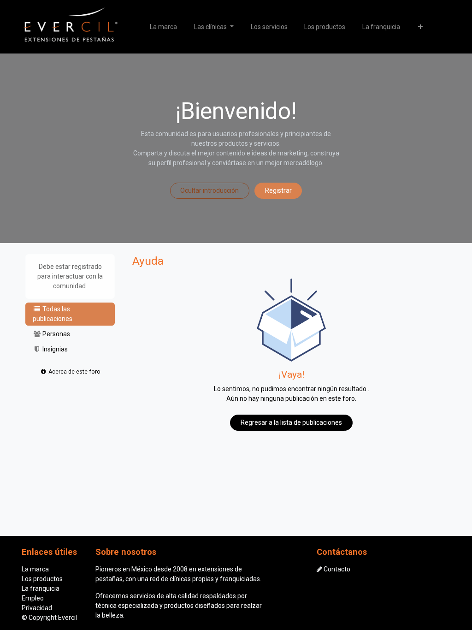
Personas (55, 334)
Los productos (42, 578)
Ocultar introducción (209, 190)
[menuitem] (164, 27)
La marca (35, 569)
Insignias (54, 349)
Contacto (337, 569)
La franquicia (40, 588)
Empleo (33, 598)
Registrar (278, 190)
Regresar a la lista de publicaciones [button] (291, 422)
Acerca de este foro (73, 371)
